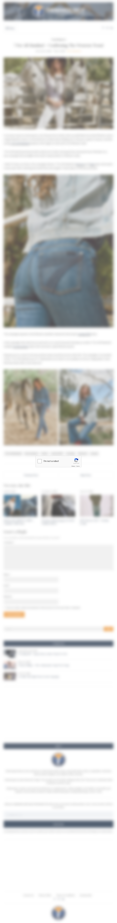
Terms (78, 466)
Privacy (73, 466)
